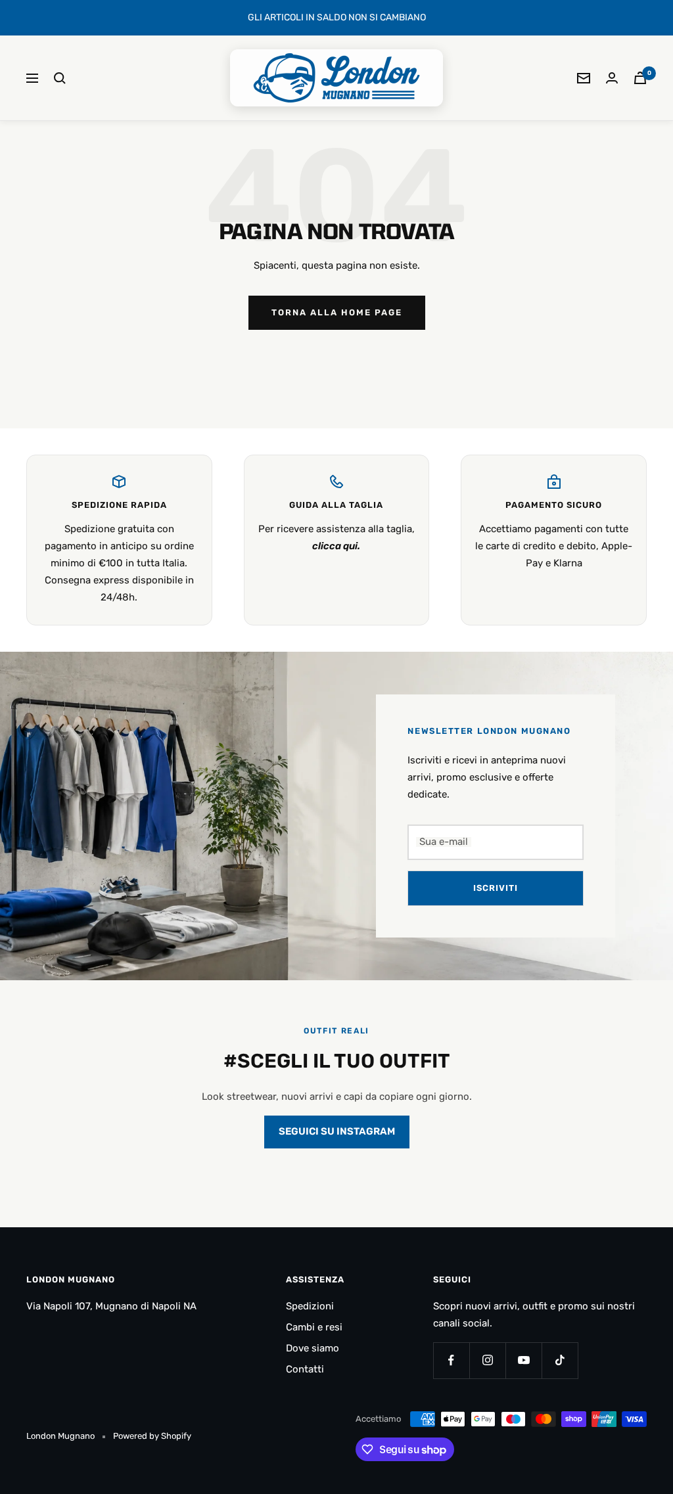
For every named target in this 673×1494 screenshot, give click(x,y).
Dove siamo (312, 1348)
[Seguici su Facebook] (451, 1360)
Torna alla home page (336, 312)
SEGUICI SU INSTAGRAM (337, 1131)
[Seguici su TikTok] (560, 1360)
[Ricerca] (60, 78)
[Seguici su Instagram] (487, 1360)
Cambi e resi (314, 1327)
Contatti (305, 1369)
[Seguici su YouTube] (523, 1360)
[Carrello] (640, 78)
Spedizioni (310, 1306)
